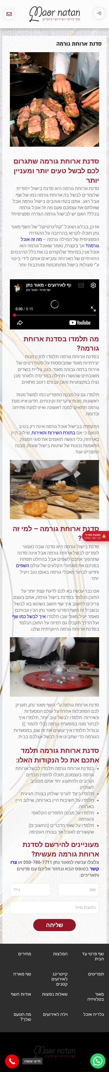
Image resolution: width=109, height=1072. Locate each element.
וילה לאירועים (55, 1014)
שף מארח (22, 974)
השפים (22, 565)
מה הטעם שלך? (22, 1017)
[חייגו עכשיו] (12, 1061)
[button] (97, 1060)
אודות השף (21, 994)
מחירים (24, 954)
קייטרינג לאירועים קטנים (59, 979)
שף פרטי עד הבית (93, 956)
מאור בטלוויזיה (95, 996)
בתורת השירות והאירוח (53, 432)
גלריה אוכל (93, 1014)
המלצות (60, 954)
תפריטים (96, 974)
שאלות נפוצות (55, 994)
